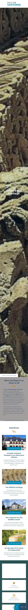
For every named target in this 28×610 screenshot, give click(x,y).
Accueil (3, 375)
